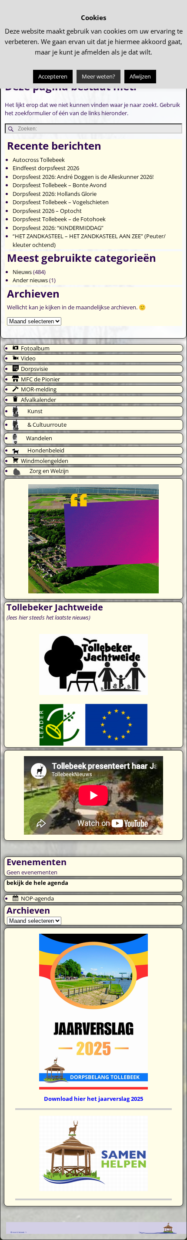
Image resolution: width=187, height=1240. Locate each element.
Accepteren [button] (52, 76)
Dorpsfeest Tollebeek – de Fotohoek (59, 219)
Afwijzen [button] (140, 76)
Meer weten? (98, 76)
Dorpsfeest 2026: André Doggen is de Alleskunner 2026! (83, 177)
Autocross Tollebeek (39, 160)
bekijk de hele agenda (37, 883)
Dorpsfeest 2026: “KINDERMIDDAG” (58, 228)
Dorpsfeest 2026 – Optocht (47, 211)
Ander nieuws (30, 280)
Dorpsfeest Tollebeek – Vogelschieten (61, 202)
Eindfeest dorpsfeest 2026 (46, 168)
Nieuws (22, 272)
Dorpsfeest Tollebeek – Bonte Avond (60, 185)
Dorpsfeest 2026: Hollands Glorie (55, 194)
